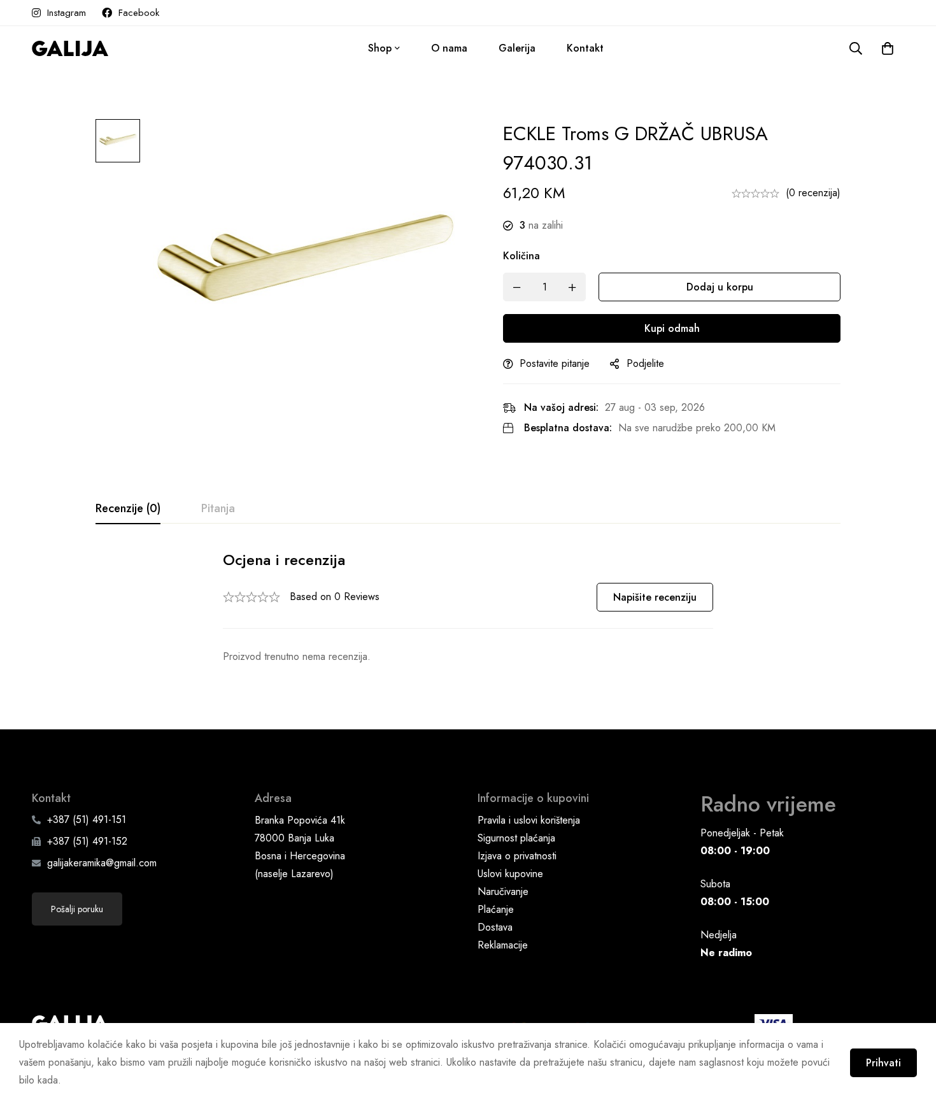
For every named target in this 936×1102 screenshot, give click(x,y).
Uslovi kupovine (510, 873)
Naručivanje (503, 891)
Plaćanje (496, 909)
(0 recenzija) (813, 192)
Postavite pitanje (555, 363)
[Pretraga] (856, 48)
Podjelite (645, 363)
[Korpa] (888, 48)
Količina (521, 255)
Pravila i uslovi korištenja (529, 820)
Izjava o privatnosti (517, 855)
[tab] (128, 509)
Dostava (495, 927)
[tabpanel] (468, 607)
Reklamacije (503, 945)
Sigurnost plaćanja (516, 838)
